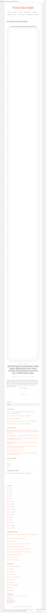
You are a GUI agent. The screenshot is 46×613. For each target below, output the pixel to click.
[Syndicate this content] (8, 470)
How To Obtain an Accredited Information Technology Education (19, 551)
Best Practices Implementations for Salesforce (15, 450)
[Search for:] (23, 404)
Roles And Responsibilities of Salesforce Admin (15, 423)
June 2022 (9, 493)
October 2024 (9, 488)
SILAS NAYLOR (23, 376)
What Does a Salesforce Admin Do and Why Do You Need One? (19, 421)
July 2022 (8, 490)
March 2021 (9, 501)
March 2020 (9, 522)
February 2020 (9, 525)
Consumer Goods (11, 14)
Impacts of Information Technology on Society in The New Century (19, 549)
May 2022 (8, 496)
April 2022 (8, 498)
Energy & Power (10, 579)
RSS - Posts (9, 466)
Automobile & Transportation (12, 566)
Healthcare (27, 12)
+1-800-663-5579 (10, 598)
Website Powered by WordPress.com (22, 606)
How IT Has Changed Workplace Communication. (16, 415)
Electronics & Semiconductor (12, 576)
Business (15, 12)
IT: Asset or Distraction (11, 418)
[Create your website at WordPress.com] (23, 1)
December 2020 (10, 509)
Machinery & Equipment (33, 14)
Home (9, 12)
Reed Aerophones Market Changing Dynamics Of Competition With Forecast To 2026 (23, 435)
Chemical (34, 12)
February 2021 (9, 504)
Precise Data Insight (23, 7)
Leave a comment (31, 376)
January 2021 (9, 506)
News (20, 12)
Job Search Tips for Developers (13, 559)
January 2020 (9, 527)
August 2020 (9, 514)
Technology (21, 14)
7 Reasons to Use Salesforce (12, 557)
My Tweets (9, 460)
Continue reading (17, 388)
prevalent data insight (13, 470)
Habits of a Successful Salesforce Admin (14, 554)
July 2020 (8, 517)
